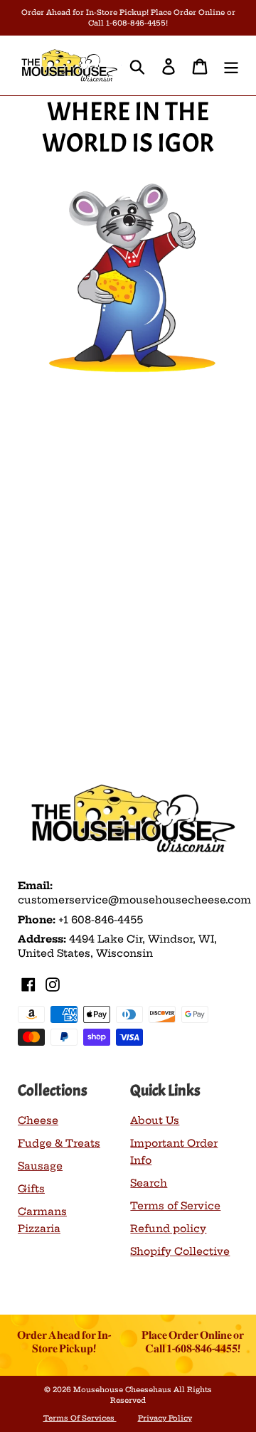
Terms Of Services (80, 1418)
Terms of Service (175, 1205)
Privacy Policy (165, 1418)
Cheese (38, 1120)
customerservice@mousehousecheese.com (134, 899)
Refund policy (168, 1228)
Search (148, 1183)
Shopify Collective (180, 1251)
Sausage (40, 1166)
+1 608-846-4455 (100, 919)
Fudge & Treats (59, 1143)
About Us (154, 1120)
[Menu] (231, 65)
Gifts (31, 1188)
